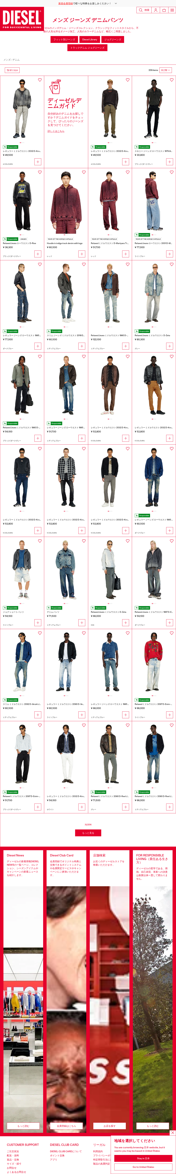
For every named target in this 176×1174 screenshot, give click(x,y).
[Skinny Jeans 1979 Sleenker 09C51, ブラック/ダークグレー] (154, 108)
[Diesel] (22, 19)
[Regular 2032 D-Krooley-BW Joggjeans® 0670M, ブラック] (66, 477)
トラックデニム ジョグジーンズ (87, 47)
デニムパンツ (53, 612)
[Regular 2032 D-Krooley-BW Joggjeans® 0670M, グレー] (110, 477)
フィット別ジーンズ (64, 39)
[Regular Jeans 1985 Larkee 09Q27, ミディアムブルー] (66, 385)
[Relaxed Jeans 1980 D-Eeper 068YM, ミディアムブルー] (110, 293)
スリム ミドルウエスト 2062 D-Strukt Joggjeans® (26, 704)
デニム (16, 59)
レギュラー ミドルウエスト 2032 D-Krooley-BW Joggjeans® (119, 427)
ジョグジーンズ (112, 39)
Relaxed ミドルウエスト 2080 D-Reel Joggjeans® (114, 796)
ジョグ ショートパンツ (13, 612)
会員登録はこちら (66, 1126)
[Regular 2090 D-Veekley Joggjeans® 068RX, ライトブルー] (66, 662)
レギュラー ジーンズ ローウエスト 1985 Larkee (24, 335)
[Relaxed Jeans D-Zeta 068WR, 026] (110, 569)
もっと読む (23, 1126)
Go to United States (143, 1167)
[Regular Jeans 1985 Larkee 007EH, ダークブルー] (154, 477)
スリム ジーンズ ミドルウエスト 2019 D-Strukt (68, 335)
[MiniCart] (164, 10)
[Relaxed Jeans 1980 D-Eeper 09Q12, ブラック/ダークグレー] (22, 385)
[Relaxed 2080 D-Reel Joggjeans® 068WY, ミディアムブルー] (154, 754)
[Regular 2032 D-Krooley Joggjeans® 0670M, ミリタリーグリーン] (110, 108)
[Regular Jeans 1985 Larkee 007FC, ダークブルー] (22, 293)
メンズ (7, 59)
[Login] (156, 10)
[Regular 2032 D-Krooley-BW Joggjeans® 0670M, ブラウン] (110, 385)
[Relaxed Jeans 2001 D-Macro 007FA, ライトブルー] (154, 201)
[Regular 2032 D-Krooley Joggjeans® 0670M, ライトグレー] (22, 108)
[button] (88, 3)
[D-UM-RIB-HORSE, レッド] (66, 201)
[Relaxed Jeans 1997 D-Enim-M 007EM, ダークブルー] (154, 569)
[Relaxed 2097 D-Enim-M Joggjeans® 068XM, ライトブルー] (154, 662)
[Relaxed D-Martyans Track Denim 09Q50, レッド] (110, 201)
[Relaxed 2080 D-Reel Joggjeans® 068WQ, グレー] (110, 754)
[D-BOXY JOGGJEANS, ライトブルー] (22, 569)
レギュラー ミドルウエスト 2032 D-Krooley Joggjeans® (29, 151)
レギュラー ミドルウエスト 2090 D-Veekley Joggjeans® (73, 704)
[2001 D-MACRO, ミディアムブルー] (66, 569)
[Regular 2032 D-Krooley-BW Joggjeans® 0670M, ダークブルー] (22, 477)
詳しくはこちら (56, 131)
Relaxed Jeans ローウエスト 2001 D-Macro (155, 243)
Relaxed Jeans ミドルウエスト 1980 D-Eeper (112, 335)
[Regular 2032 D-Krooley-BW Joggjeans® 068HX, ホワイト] (66, 754)
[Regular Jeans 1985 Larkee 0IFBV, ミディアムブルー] (110, 662)
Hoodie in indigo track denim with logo (64, 243)
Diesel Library (89, 39)
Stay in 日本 (143, 1158)
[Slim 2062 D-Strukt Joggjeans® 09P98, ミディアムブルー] (22, 662)
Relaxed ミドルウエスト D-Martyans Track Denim (114, 243)
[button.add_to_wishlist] (40, 80)
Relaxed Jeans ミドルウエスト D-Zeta (152, 335)
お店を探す (110, 1126)
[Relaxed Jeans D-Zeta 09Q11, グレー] (154, 293)
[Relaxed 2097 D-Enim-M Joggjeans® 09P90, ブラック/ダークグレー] (22, 754)
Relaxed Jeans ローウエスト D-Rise (19, 243)
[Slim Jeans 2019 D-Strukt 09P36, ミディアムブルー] (66, 293)
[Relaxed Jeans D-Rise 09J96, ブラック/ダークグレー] (22, 201)
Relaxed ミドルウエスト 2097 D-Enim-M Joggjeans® (27, 796)
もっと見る (88, 833)
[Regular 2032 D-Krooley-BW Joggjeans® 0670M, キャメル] (154, 385)
